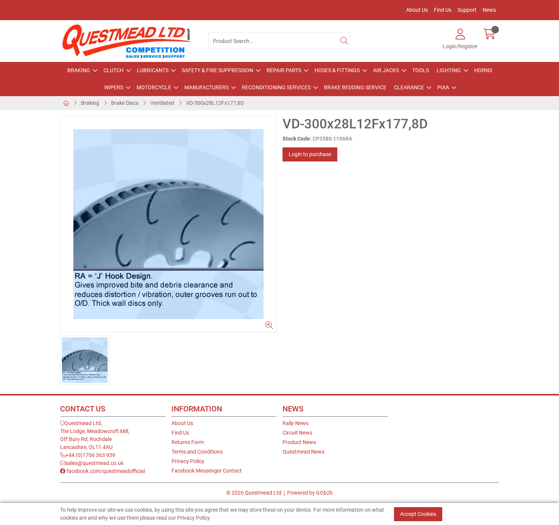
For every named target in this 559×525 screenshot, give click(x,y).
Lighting (449, 70)
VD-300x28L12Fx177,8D (215, 103)
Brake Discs (124, 103)
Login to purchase (310, 154)
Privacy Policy (188, 461)
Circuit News (297, 433)
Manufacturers (206, 87)
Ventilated (162, 103)
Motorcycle (154, 87)
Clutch (113, 70)
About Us (417, 10)
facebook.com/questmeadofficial (105, 471)
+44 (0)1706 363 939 (90, 455)
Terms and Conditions (197, 452)
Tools (420, 70)
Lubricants (152, 70)
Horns (483, 70)
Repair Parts (284, 70)
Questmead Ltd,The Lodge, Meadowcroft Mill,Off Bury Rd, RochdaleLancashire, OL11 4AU (94, 435)
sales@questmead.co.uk (94, 463)
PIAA (443, 87)
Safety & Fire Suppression (217, 70)
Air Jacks (386, 70)
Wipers (113, 87)
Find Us (442, 10)
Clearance (409, 87)
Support (466, 10)
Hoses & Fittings (337, 70)
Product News (299, 442)
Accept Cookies (418, 514)
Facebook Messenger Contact (207, 471)
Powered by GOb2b (310, 493)
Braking (78, 70)
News (489, 10)
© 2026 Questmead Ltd (253, 493)
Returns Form (188, 442)
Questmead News (303, 452)
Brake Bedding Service (355, 87)
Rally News (295, 423)
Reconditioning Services (276, 87)
